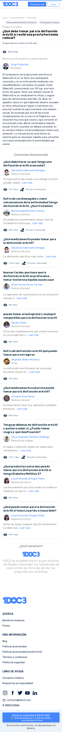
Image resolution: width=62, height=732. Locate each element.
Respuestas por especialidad (17, 683)
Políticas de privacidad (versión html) (22, 651)
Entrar (54, 4)
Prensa (6, 625)
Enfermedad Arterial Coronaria (21, 22)
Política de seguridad (13, 662)
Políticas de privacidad (14, 646)
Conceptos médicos (13, 678)
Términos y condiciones (14, 657)
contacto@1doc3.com (16, 700)
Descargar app (37, 4)
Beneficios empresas (13, 620)
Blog (4, 641)
